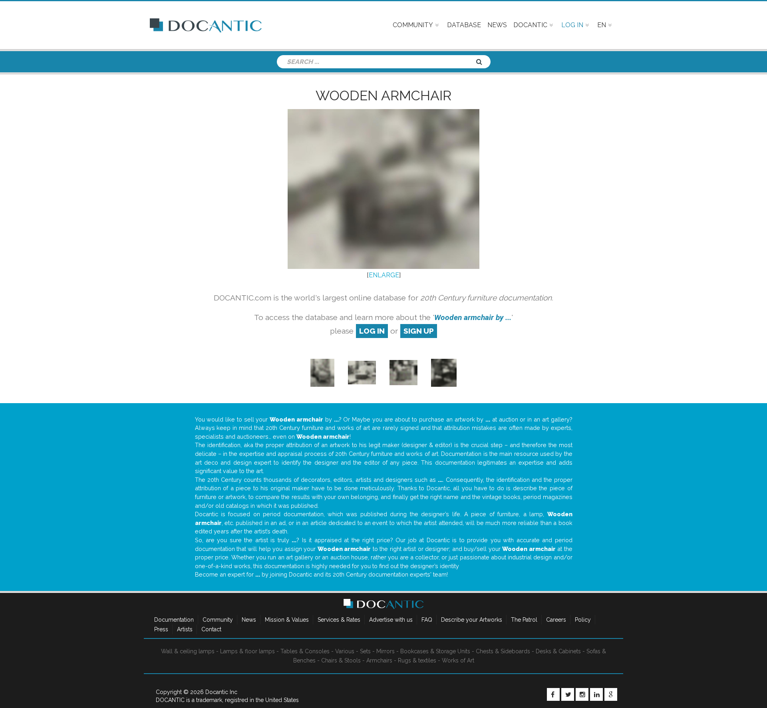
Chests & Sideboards (503, 651)
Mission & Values (287, 620)
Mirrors (385, 651)
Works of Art (458, 660)
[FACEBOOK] (553, 694)
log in (372, 330)
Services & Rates (339, 620)
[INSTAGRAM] (582, 694)
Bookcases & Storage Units (435, 651)
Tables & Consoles (305, 651)
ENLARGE (384, 275)
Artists (185, 629)
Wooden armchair (383, 95)
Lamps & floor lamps (247, 651)
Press (161, 629)
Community (218, 620)
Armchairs (379, 660)
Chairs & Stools (341, 660)
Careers (556, 620)
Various (344, 651)
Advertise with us (391, 620)
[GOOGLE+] (610, 694)
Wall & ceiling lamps (188, 651)
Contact (211, 629)
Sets (365, 651)
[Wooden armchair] (443, 372)
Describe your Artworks (471, 620)
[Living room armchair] (322, 372)
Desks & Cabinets (558, 651)
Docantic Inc (221, 692)
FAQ (426, 620)
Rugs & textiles (417, 660)
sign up (418, 330)
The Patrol (524, 620)
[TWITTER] (567, 694)
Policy (583, 620)
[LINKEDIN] (596, 694)
